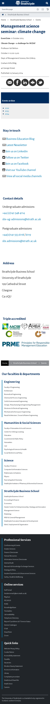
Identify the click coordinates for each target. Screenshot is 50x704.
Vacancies (7, 663)
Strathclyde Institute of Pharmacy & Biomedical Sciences (23, 483)
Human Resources (10, 556)
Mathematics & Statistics (12, 473)
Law (5, 446)
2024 (7, 114)
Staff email (8, 590)
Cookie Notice (9, 652)
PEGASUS (7, 600)
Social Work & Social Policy (13, 453)
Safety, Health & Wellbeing (13, 577)
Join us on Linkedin (17, 151)
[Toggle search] (47, 3)
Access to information (11, 670)
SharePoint (8, 632)
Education (7, 435)
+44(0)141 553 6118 (13, 234)
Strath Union (8, 684)
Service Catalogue (10, 625)
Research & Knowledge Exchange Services (19, 566)
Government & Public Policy (13, 439)
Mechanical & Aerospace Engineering (17, 412)
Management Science (11, 510)
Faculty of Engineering (12, 387)
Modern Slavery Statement (13, 666)
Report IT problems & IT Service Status (17, 621)
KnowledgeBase (10, 607)
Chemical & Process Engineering (15, 398)
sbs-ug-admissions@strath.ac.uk (21, 219)
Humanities (8, 442)
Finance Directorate (11, 552)
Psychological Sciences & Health (15, 449)
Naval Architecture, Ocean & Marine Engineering (21, 415)
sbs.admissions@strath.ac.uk (19, 241)
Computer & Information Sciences (16, 469)
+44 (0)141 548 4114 (13, 213)
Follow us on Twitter (17, 157)
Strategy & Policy (10, 570)
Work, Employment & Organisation (16, 524)
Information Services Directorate (15, 559)
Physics (6, 476)
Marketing (7, 514)
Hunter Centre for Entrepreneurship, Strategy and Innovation (25, 507)
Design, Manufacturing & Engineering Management (22, 405)
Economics (8, 503)
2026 (7, 108)
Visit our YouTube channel (21, 170)
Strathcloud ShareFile (11, 680)
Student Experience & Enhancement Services (19, 573)
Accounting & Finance (11, 500)
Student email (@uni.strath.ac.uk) (15, 593)
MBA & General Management (14, 517)
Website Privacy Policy (11, 649)
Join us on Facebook (17, 163)
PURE (6, 604)
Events (38, 20)
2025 (7, 111)
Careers (7, 687)
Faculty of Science (10, 466)
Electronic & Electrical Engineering (16, 408)
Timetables (8, 611)
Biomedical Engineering (12, 394)
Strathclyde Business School (18, 15)
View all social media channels (24, 176)
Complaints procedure (12, 677)
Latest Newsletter (16, 145)
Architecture (8, 391)
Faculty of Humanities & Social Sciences (17, 428)
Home (3, 20)
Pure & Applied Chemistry (13, 480)
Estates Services (9, 549)
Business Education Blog (20, 138)
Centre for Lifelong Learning (14, 432)
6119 (28, 234)
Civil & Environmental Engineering (16, 401)
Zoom (6, 635)
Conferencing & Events (12, 545)
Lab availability (9, 614)
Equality (7, 659)
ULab (6, 628)
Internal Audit (8, 563)
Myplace (7, 597)
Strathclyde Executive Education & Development (21, 521)
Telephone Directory (11, 618)
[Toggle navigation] (3, 3)
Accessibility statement (12, 656)
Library (6, 673)
